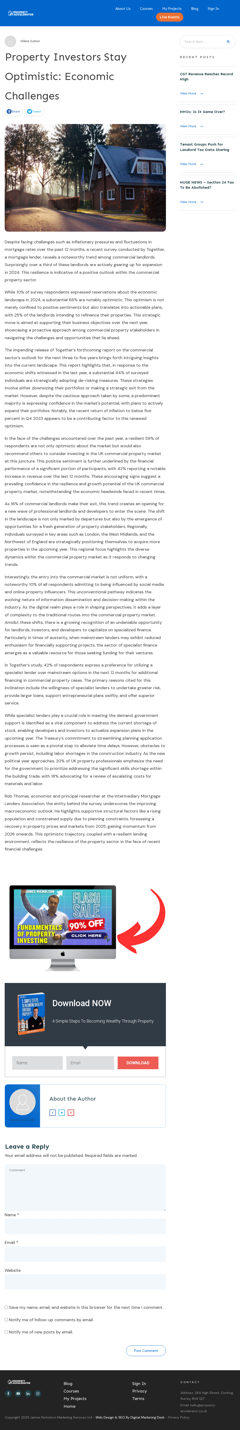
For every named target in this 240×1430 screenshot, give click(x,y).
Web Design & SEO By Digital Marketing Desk (130, 1417)
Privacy (139, 1391)
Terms (138, 1398)
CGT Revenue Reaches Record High (207, 84)
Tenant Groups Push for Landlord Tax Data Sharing (207, 154)
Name (12, 1215)
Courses (71, 1391)
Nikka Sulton (22, 1120)
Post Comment (146, 1351)
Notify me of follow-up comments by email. (51, 1320)
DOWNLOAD (138, 1062)
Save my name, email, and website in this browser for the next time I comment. (86, 1307)
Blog (68, 1383)
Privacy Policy (178, 1417)
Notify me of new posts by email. (41, 1332)
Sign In (139, 1383)
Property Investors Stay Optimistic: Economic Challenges (66, 76)
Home (69, 1406)
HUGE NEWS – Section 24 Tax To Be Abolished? (207, 192)
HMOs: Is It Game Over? (207, 119)
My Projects (75, 1398)
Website (13, 1270)
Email (11, 1242)
